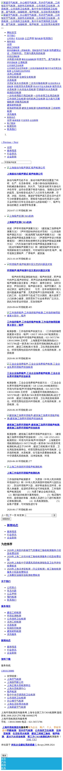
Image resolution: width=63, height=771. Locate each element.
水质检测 (11, 625)
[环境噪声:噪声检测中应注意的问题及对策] (29, 264)
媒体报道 (11, 150)
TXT (34, 739)
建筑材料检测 (14, 631)
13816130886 (7, 671)
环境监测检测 (14, 615)
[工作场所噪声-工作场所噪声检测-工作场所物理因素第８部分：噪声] (34, 315)
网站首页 (11, 32)
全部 (9, 44)
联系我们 (11, 600)
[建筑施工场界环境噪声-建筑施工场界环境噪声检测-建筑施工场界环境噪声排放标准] (34, 418)
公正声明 (11, 593)
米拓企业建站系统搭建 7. (24, 744)
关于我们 (6, 581)
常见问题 (11, 590)
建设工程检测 (14, 612)
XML (29, 739)
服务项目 (6, 606)
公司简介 (11, 587)
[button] (6, 142)
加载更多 (6, 519)
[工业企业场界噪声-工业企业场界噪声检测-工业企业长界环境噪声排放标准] (34, 367)
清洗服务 (11, 634)
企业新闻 (11, 156)
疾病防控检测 (14, 628)
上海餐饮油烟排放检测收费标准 (23, 575)
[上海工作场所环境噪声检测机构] (24, 466)
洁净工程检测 (14, 622)
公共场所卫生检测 (16, 618)
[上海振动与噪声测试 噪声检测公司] (26, 167)
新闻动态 (6, 640)
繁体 (4, 755)
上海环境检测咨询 (11, 727)
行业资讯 (11, 153)
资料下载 (6, 659)
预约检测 (11, 597)
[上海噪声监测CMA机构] (20, 216)
